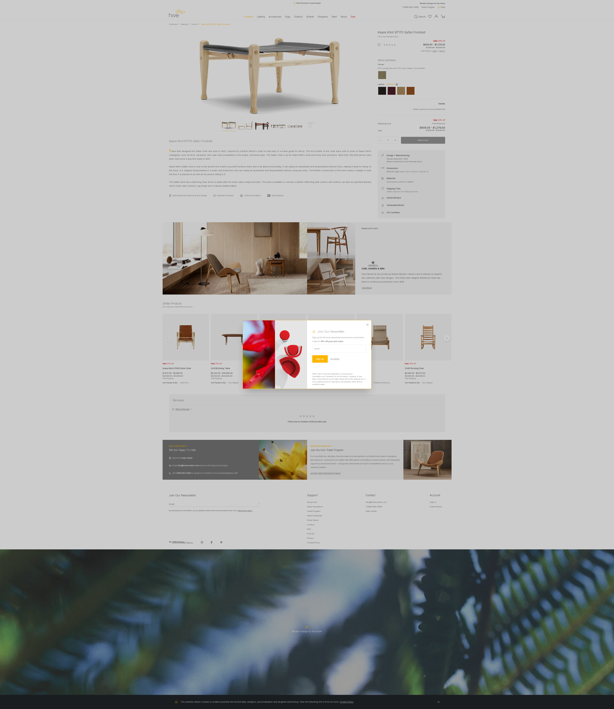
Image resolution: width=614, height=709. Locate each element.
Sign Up (320, 358)
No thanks (335, 359)
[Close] (367, 325)
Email (316, 348)
